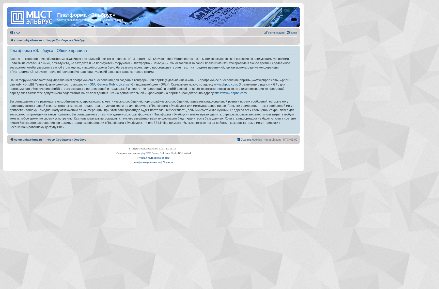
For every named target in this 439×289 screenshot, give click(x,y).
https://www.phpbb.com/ (230, 93)
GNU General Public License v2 (112, 84)
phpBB (145, 153)
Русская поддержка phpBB (153, 157)
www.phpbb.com (225, 84)
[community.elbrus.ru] (32, 16)
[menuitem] (15, 33)
